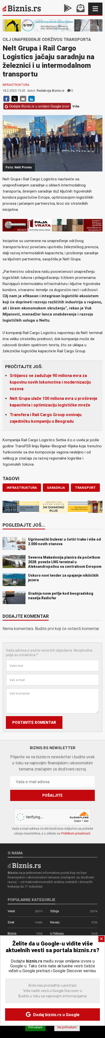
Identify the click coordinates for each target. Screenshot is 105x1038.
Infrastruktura (16, 85)
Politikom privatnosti (75, 833)
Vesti (11, 911)
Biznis (12, 933)
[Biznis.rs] (24, 865)
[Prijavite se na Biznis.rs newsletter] (80, 8)
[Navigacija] (95, 9)
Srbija (54, 911)
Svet (11, 922)
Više (75, 106)
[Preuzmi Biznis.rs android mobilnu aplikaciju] (68, 8)
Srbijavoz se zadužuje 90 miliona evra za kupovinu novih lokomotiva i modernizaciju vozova (50, 382)
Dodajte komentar (26, 616)
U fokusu (57, 933)
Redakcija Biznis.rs (50, 90)
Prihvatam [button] (35, 1027)
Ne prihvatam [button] (67, 1027)
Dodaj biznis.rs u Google (56, 1014)
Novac (55, 922)
